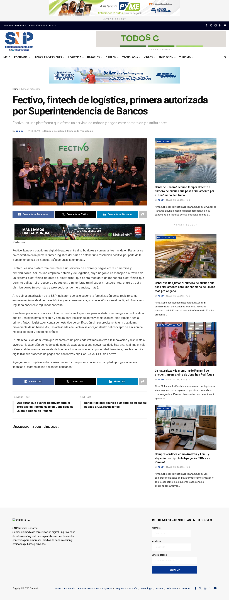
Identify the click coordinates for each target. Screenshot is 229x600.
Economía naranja (38, 25)
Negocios (93, 57)
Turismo (185, 57)
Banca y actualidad (30, 89)
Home (15, 89)
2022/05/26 (34, 131)
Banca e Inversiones (48, 57)
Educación (166, 57)
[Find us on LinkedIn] (220, 25)
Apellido (156, 541)
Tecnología (130, 57)
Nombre (156, 527)
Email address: (159, 555)
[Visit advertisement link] (114, 8)
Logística (74, 57)
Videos (148, 57)
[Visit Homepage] (19, 41)
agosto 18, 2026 (176, 467)
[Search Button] (225, 57)
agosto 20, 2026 (176, 200)
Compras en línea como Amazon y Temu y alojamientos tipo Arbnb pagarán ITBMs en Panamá (182, 458)
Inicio (6, 57)
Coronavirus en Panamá (14, 25)
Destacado (73, 131)
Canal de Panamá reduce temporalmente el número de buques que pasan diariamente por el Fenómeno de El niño (185, 191)
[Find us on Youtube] (225, 25)
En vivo (52, 25)
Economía (20, 57)
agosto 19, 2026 (176, 379)
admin (19, 131)
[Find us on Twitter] (210, 25)
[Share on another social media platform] (143, 214)
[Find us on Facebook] (206, 25)
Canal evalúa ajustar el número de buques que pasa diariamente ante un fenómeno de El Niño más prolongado (185, 287)
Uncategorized (166, 237)
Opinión (111, 57)
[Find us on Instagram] (216, 25)
